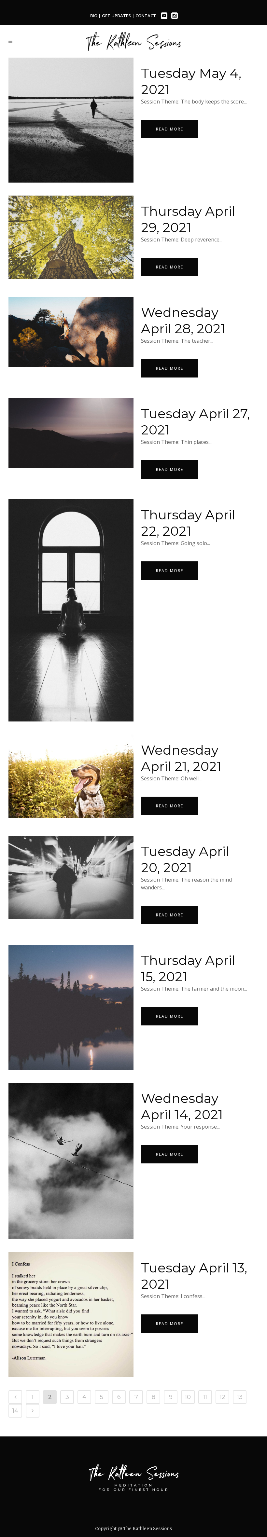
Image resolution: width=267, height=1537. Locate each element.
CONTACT (145, 16)
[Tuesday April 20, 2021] (71, 877)
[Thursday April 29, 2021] (71, 237)
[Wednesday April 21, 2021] (71, 776)
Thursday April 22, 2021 (188, 523)
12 (222, 1397)
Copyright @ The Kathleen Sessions (133, 1528)
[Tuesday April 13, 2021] (71, 1314)
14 (15, 1410)
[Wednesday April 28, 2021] (71, 332)
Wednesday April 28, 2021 (183, 320)
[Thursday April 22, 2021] (71, 610)
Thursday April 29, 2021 (188, 219)
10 (188, 1397)
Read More (169, 129)
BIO (93, 16)
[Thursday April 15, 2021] (71, 1007)
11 (205, 1397)
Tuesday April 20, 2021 (185, 859)
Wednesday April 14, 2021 (182, 1106)
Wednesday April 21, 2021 (181, 758)
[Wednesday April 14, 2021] (71, 1161)
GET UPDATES (117, 16)
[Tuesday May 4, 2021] (71, 120)
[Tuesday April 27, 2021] (71, 433)
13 (240, 1397)
